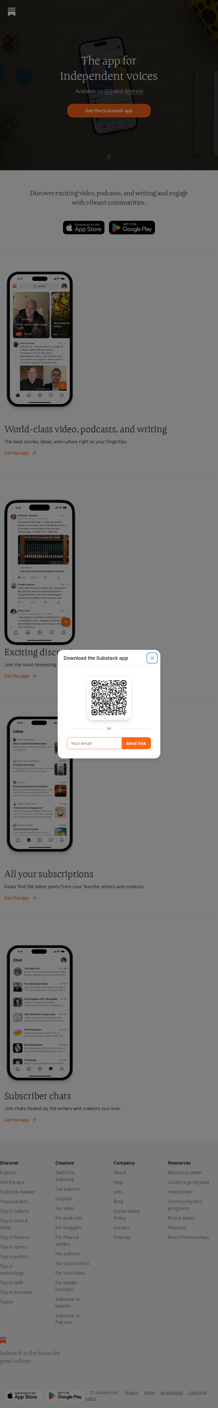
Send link (136, 743)
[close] (152, 658)
